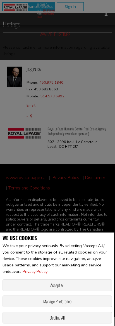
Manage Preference (57, 301)
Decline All (57, 317)
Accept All (57, 285)
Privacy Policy (35, 271)
